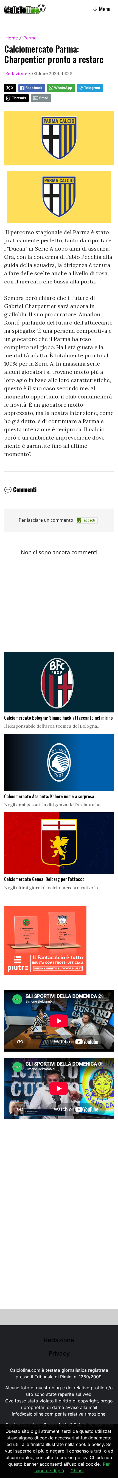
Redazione (16, 73)
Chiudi (77, 1470)
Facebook (34, 88)
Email (43, 98)
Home (11, 38)
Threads (19, 98)
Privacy (59, 1353)
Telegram (92, 88)
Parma (29, 38)
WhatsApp (63, 88)
